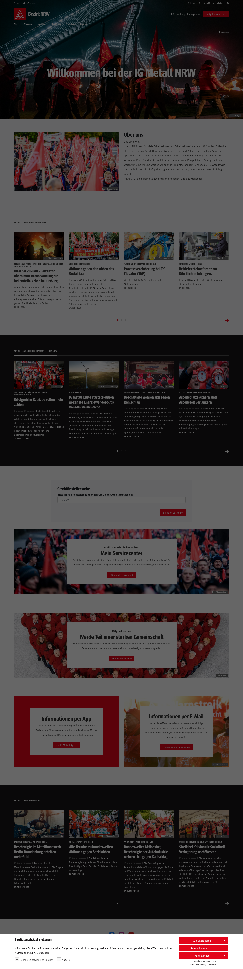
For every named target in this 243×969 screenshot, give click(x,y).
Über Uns (55, 24)
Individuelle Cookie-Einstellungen (203, 961)
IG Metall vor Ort (194, 3)
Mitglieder (31, 3)
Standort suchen (172, 512)
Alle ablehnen (202, 955)
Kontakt (207, 3)
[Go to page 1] (118, 320)
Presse (83, 24)
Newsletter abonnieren (175, 747)
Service (70, 24)
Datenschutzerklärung (198, 964)
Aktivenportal (19, 3)
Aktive (41, 24)
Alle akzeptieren (202, 940)
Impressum (212, 964)
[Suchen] (173, 14)
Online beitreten (120, 658)
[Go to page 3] (125, 320)
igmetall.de (217, 3)
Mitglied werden (215, 14)
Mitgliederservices (121, 575)
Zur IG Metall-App (65, 745)
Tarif (16, 24)
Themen (28, 24)
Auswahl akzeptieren (202, 948)
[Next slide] (227, 320)
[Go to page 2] (121, 320)
